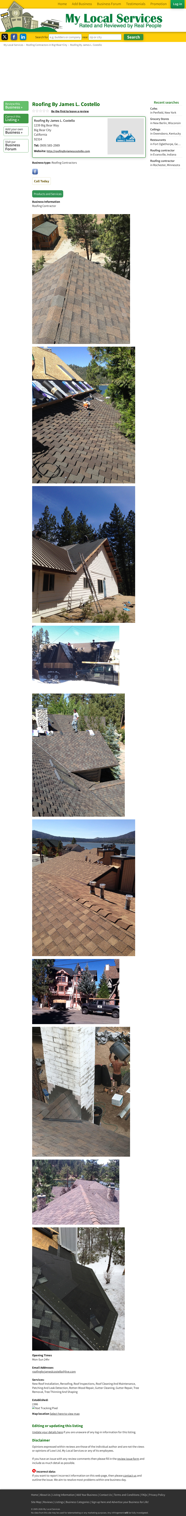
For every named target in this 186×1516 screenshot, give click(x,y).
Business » (14, 106)
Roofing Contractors (64, 163)
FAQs (144, 1494)
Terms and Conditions (127, 1494)
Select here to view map (65, 1414)
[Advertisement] (93, 73)
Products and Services (48, 194)
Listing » (12, 118)
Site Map (36, 1502)
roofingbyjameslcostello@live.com (54, 1371)
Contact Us (105, 1494)
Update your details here (47, 1432)
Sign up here (98, 1502)
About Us (45, 1494)
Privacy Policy (157, 1494)
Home (34, 1494)
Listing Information (63, 1494)
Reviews (48, 1502)
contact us (129, 1475)
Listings (59, 1502)
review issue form (128, 1459)
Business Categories (78, 1502)
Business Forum (12, 145)
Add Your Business (87, 1494)
